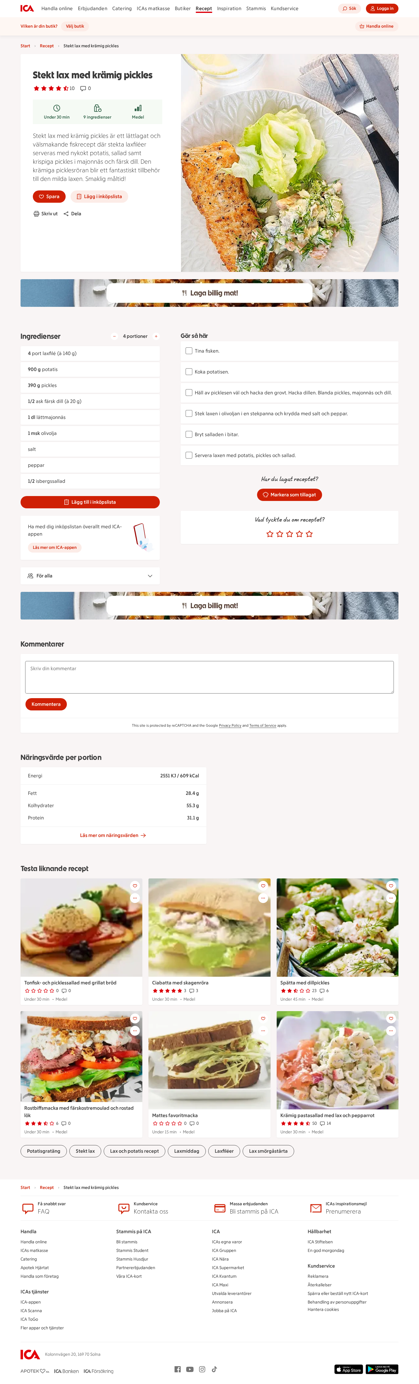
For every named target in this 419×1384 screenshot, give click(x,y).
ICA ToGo (29, 1319)
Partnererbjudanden (135, 1267)
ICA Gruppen (224, 1250)
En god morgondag (326, 1250)
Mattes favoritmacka (175, 1115)
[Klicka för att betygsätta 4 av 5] (299, 534)
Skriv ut (49, 214)
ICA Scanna (31, 1310)
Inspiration (229, 8)
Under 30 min (57, 117)
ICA (216, 1231)
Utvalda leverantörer (232, 1293)
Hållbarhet (319, 1231)
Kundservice (284, 8)
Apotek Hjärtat (35, 1267)
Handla (29, 1231)
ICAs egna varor (227, 1242)
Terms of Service (262, 725)
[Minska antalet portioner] (114, 336)
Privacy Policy (230, 725)
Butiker (183, 8)
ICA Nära (220, 1259)
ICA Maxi (220, 1285)
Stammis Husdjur (132, 1259)
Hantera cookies (323, 1309)
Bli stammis (126, 1242)
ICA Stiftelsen (320, 1242)
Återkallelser (320, 1285)
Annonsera (222, 1302)
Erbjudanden (92, 8)
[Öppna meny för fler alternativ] (135, 898)
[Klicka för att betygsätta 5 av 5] (309, 534)
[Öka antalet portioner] (156, 336)
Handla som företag (40, 1276)
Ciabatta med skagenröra (180, 983)
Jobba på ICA (224, 1310)
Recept (204, 8)
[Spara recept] (135, 886)
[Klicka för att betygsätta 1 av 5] (270, 534)
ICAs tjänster (35, 1292)
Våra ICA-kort (129, 1276)
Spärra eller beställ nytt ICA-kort (338, 1293)
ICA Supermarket (228, 1267)
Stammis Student (132, 1250)
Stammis (256, 8)
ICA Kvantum (224, 1276)
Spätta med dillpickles (304, 983)
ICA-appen (31, 1302)
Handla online (57, 8)
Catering (122, 8)
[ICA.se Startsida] (27, 8)
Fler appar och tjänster (42, 1328)
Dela (76, 214)
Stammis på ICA (133, 1231)
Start (25, 46)
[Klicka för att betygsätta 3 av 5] (289, 534)
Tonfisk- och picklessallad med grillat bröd (70, 983)
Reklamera (318, 1276)
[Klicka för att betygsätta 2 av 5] (280, 534)
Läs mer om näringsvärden (109, 835)
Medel (138, 117)
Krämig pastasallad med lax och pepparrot (327, 1115)
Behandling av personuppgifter (337, 1302)
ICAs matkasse (153, 8)
